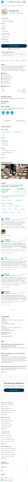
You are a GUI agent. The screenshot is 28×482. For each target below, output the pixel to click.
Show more (3, 414)
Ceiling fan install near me (6, 435)
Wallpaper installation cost (6, 408)
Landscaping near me (5, 433)
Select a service (4, 18)
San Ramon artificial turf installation (8, 448)
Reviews (17, 60)
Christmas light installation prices (8, 410)
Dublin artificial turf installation (7, 452)
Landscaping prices (5, 406)
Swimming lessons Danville (6, 425)
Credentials (23, 60)
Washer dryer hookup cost (6, 412)
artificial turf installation (12, 5)
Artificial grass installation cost (7, 404)
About (2, 60)
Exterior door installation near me (8, 439)
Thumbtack (3, 5)
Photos (12, 60)
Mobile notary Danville (5, 419)
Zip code (3, 23)
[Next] (15, 310)
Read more (23, 92)
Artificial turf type (5, 34)
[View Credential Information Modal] (8, 316)
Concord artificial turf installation (8, 456)
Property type (4, 39)
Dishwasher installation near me (7, 441)
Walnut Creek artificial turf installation (9, 450)
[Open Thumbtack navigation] (3, 2)
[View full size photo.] (8, 171)
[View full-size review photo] (3, 232)
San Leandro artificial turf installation (8, 454)
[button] (4, 11)
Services (7, 60)
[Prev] (12, 310)
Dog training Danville (5, 423)
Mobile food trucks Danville (6, 421)
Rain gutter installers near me (7, 437)
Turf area (3, 28)
